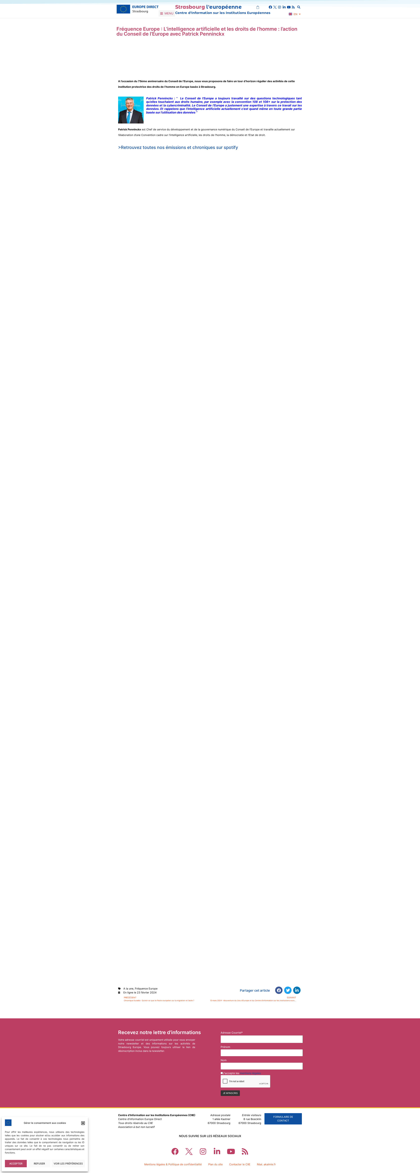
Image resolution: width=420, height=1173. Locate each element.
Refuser (39, 1163)
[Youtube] (288, 7)
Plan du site (215, 1164)
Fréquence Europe (146, 988)
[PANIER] (258, 7)
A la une (128, 988)
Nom (224, 1060)
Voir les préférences (68, 1163)
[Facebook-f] (270, 7)
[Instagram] (279, 7)
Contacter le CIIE (239, 1164)
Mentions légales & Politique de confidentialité (173, 1164)
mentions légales (250, 1073)
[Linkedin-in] (284, 7)
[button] (83, 1123)
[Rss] (293, 7)
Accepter (15, 1163)
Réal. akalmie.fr (266, 1164)
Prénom (225, 1047)
